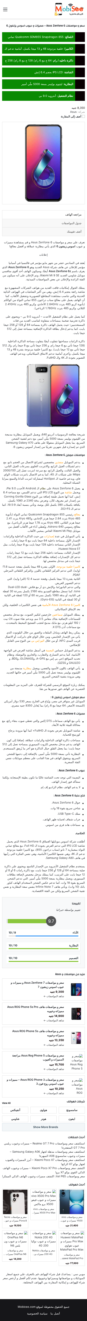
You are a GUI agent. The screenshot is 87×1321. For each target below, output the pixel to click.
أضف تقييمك (74, 231)
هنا (41, 688)
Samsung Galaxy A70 (19, 442)
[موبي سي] (69, 9)
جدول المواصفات (72, 223)
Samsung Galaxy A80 (60, 857)
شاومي (72, 275)
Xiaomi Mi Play (62, 530)
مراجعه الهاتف (73, 214)
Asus (58, 974)
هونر (43, 1118)
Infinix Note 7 (44, 886)
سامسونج (71, 1110)
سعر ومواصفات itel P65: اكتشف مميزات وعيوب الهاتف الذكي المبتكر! (43, 1176)
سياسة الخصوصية (37, 1313)
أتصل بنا (55, 1313)
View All (6, 1103)
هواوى (43, 1110)
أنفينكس (15, 1110)
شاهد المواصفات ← (54, 996)
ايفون (71, 1118)
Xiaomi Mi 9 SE (49, 275)
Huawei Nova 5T (69, 548)
